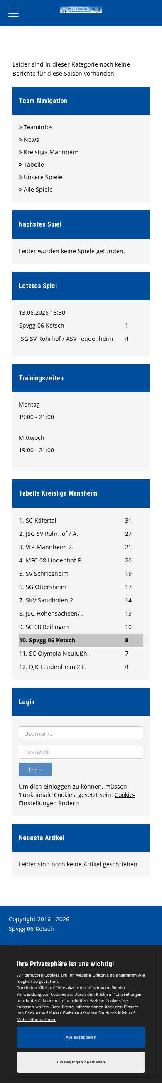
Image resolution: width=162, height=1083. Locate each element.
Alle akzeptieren (81, 1037)
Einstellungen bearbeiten (81, 1062)
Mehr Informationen (36, 1019)
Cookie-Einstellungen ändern (77, 799)
